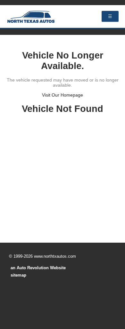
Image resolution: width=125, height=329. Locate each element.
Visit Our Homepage (62, 95)
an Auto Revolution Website (38, 267)
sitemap (18, 275)
